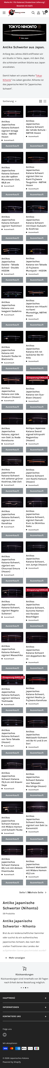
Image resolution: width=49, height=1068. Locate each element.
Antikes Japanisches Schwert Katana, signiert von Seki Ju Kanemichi (37, 822)
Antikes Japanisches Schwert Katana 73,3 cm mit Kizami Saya (11, 779)
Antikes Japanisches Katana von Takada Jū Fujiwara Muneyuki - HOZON (36, 264)
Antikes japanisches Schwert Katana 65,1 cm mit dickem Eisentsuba (11, 865)
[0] (44, 12)
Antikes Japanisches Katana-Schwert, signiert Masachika (12, 650)
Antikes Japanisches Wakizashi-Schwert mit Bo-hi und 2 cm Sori (36, 737)
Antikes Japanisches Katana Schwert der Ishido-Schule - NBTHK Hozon (36, 126)
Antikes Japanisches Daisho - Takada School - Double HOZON (10, 264)
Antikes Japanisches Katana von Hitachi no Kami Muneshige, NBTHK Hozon (36, 308)
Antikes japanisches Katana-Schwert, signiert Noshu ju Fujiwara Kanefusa (36, 694)
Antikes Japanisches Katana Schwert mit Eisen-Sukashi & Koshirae (36, 222)
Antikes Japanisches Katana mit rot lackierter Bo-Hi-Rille (35, 351)
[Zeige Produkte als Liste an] (45, 101)
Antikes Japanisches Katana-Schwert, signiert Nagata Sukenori (10, 607)
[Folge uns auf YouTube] (5, 1035)
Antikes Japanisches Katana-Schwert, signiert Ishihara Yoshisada (10, 695)
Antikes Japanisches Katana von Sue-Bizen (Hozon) (35, 393)
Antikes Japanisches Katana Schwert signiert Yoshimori (11, 221)
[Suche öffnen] (33, 12)
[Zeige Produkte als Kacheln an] (40, 101)
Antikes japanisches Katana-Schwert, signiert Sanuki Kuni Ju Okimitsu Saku (35, 518)
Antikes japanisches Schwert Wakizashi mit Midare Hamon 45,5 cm (36, 867)
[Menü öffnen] (4, 13)
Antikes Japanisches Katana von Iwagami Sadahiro (11, 307)
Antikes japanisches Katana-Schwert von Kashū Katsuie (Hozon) (36, 475)
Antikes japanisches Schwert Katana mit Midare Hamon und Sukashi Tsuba (11, 823)
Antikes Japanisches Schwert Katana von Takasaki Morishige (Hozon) (36, 780)
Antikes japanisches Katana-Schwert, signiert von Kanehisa (10, 517)
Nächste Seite (35, 892)
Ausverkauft (12, 145)
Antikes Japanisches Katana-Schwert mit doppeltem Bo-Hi (36, 652)
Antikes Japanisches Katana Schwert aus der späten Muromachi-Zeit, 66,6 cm (10, 175)
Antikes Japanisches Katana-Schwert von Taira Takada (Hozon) (10, 736)
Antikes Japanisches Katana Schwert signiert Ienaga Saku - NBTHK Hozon (10, 129)
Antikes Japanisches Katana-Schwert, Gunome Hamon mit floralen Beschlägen (35, 609)
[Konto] (38, 12)
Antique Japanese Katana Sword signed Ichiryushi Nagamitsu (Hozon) (35, 434)
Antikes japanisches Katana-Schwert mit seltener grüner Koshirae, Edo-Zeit (12, 475)
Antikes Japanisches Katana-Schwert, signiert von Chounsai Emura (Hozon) (10, 564)
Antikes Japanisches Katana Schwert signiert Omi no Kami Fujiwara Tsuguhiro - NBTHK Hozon (36, 176)
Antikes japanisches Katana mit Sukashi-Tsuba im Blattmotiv (11, 353)
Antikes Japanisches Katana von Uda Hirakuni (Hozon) (11, 392)
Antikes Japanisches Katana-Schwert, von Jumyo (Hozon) (36, 560)
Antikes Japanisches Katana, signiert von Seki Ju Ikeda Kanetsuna (10, 434)
